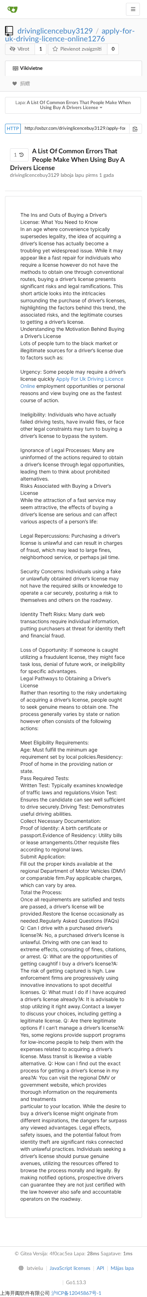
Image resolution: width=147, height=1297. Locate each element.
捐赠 (25, 83)
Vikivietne (31, 68)
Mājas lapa (122, 1268)
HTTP (13, 129)
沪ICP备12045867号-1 (76, 1293)
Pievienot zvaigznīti (81, 49)
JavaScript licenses (70, 1268)
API (100, 1268)
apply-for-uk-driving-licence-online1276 (70, 35)
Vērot (23, 49)
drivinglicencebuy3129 (55, 31)
